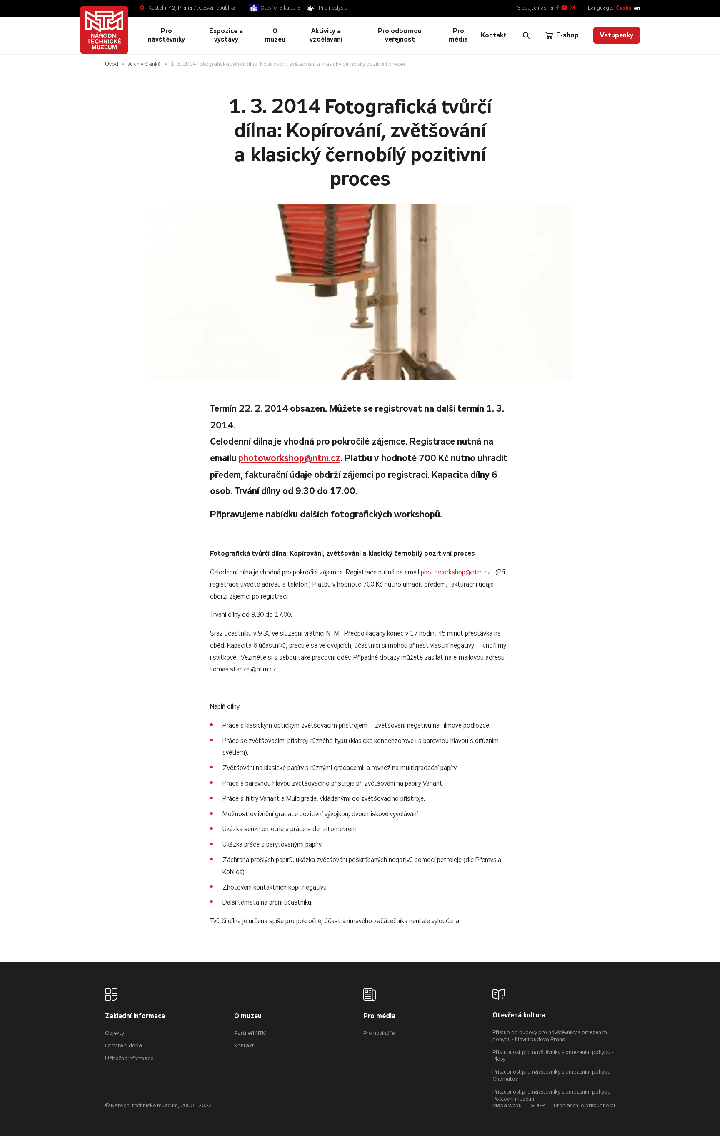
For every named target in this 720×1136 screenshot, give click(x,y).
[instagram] (572, 8)
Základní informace (135, 1016)
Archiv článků (144, 64)
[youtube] (564, 8)
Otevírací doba (123, 1045)
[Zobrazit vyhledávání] (526, 35)
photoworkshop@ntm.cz (289, 458)
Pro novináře (379, 1033)
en (637, 8)
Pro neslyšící (334, 8)
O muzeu (248, 1016)
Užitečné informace (129, 1058)
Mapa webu (507, 1105)
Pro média (379, 1016)
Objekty (114, 1033)
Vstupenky (616, 35)
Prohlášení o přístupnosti (584, 1105)
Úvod (111, 64)
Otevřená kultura (280, 8)
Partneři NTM (250, 1033)
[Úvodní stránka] (104, 30)
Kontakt (244, 1045)
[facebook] (557, 8)
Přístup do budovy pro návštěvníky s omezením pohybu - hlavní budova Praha (549, 1035)
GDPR (537, 1105)
